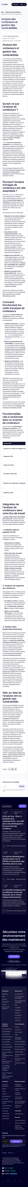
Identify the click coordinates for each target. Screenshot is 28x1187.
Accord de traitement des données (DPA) (20, 1102)
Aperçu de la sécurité (20, 1123)
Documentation (19, 994)
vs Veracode (5, 1099)
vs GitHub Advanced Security (7, 1102)
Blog (2, 12)
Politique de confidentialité (18, 1085)
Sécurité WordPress (20, 1044)
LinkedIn (4, 1152)
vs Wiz (3, 1091)
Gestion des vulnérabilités (18, 1038)
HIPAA (15, 259)
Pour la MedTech (6, 1031)
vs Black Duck (5, 1116)
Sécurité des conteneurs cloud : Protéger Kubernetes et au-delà (14, 294)
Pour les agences (6, 1044)
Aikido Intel (17, 1020)
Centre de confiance (20, 1120)
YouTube (10, 1152)
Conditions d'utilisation (18, 1093)
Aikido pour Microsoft (20, 1049)
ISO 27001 (9, 259)
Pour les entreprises (7, 1047)
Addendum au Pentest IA (18, 1106)
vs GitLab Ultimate (6, 1105)
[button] (22, 4)
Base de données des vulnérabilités (20, 1001)
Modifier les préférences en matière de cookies (19, 1127)
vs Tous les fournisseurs (5, 1085)
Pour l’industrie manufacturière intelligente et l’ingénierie (6, 1068)
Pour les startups (6, 1049)
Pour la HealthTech (7, 1029)
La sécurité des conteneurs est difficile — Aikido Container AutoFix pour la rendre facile (14, 754)
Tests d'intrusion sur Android (20, 1055)
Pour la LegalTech (6, 1039)
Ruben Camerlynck (13, 36)
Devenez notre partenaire (5, 1007)
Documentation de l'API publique (19, 997)
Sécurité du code (19, 1046)
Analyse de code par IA (20, 1063)
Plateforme (5, 994)
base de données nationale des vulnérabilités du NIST (15, 349)
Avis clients (17, 1018)
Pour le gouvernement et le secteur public (7, 1061)
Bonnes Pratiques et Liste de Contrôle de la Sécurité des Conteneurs (14, 171)
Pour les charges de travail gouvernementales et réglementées (7, 1075)
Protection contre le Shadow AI (20, 1059)
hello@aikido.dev (19, 1113)
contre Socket (5, 1118)
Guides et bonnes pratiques (12, 12)
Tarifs (3, 996)
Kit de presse (18, 1015)
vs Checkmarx (5, 1108)
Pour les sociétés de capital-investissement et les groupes (7, 1054)
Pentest (17, 1027)
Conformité (18, 1029)
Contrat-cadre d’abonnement (18, 1097)
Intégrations (18, 1010)
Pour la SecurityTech (7, 1036)
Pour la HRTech (6, 1041)
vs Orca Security (6, 1096)
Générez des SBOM (20, 1041)
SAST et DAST (18, 1032)
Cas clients (17, 1007)
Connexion (15, 4)
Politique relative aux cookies (20, 1089)
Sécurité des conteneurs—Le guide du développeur (14, 575)
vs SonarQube (5, 1113)
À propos (4, 999)
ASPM (16, 1034)
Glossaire (17, 1012)
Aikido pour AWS (19, 1052)
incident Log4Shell (10, 247)
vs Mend (4, 1093)
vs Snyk (4, 1088)
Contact (4, 1004)
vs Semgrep (5, 1111)
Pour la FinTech (6, 1034)
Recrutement (5, 1001)
